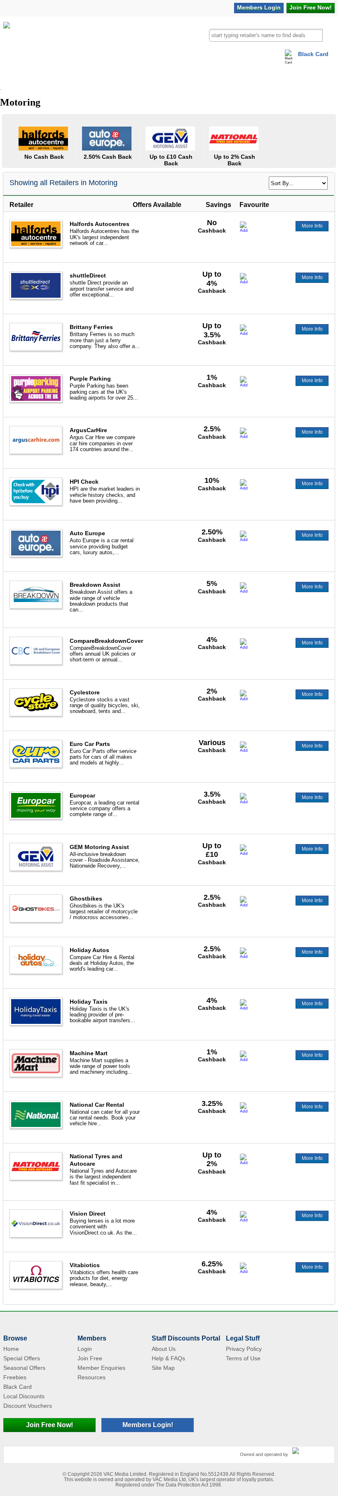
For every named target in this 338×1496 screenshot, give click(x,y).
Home (11, 1348)
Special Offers (21, 1358)
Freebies (14, 1377)
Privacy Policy (244, 1348)
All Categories (24, 76)
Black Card (313, 54)
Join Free (310, 7)
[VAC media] (311, 1451)
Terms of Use (243, 1358)
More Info (312, 226)
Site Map (163, 1367)
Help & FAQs (168, 1358)
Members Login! (147, 1424)
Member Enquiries (101, 1367)
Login (259, 7)
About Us (164, 1348)
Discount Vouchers (27, 1405)
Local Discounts (24, 1396)
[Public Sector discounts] (6, 40)
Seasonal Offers (24, 1367)
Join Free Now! (49, 1424)
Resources (91, 1377)
